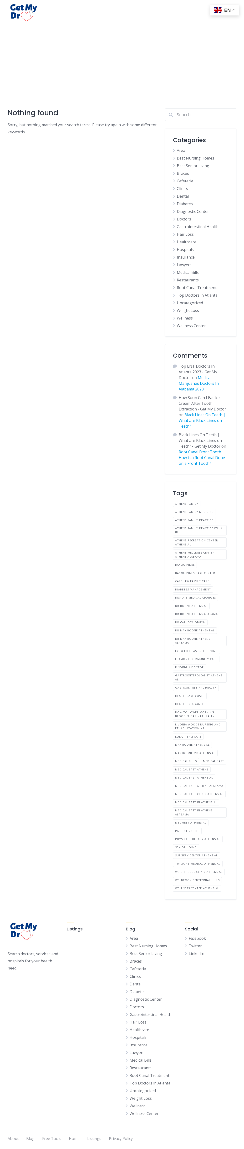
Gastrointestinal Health (198, 226)
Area (181, 150)
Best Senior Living (193, 165)
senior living (186, 847)
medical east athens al (194, 777)
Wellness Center (191, 325)
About (13, 1138)
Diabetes (185, 203)
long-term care (188, 736)
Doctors (184, 219)
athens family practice (194, 520)
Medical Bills (188, 272)
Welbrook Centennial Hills (197, 880)
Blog (30, 1138)
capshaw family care (192, 581)
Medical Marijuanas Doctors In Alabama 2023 (199, 383)
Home (74, 1138)
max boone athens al (192, 744)
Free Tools (51, 1138)
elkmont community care (196, 659)
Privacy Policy (121, 1138)
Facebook (197, 938)
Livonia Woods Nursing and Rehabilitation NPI (198, 726)
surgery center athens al (196, 855)
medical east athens (191, 769)
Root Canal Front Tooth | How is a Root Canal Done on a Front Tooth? (202, 457)
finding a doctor (189, 667)
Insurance (186, 257)
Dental (183, 196)
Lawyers (184, 264)
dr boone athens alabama (196, 614)
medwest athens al (190, 822)
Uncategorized (190, 302)
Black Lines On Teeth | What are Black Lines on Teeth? (202, 420)
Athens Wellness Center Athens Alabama (194, 554)
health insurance (189, 704)
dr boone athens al (191, 606)
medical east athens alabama (199, 786)
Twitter (195, 946)
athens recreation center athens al (196, 542)
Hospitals (185, 249)
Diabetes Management (193, 589)
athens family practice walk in (198, 530)
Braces (183, 173)
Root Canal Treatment (197, 287)
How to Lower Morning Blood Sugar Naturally (195, 714)
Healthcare (186, 242)
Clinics (182, 188)
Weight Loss (188, 310)
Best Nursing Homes (195, 158)
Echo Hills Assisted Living (196, 651)
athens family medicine (194, 512)
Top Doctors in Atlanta (197, 295)
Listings (94, 1138)
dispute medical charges (195, 597)
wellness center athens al (197, 888)
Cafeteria (185, 181)
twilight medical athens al (197, 863)
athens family (186, 503)
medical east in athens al (196, 802)
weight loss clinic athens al (199, 872)
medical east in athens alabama (194, 812)
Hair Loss (185, 234)
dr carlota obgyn (190, 622)
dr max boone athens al (195, 630)
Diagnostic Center (193, 211)
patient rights (187, 831)
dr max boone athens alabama (192, 640)
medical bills (186, 761)
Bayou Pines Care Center (195, 573)
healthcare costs (189, 696)
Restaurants (188, 280)
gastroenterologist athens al (198, 677)
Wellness (185, 318)
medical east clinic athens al (199, 794)
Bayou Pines (185, 564)
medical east (213, 761)
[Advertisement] (122, 61)
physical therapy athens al (197, 839)
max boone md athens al (195, 753)
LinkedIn (196, 953)
